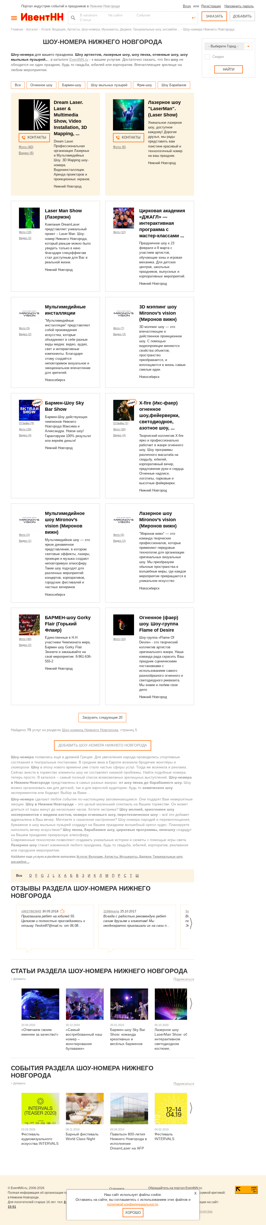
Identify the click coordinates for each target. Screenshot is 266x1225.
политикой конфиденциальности (132, 1204)
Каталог (32, 29)
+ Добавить (18, 978)
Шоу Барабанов (174, 85)
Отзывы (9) (26, 423)
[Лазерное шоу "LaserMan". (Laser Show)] (128, 114)
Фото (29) (25, 429)
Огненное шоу (41, 85)
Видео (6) (26, 153)
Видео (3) (119, 334)
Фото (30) (119, 429)
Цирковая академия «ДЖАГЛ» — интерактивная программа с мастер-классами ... (162, 223)
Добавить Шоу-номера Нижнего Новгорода (102, 745)
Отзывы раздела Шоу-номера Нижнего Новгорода (81, 892)
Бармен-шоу (71, 85)
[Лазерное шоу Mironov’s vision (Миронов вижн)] (123, 520)
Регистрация (211, 6)
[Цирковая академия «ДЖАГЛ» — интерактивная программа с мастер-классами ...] (123, 218)
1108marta (111, 911)
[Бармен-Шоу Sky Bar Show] (29, 410)
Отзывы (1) (120, 423)
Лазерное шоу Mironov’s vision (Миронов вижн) (158, 519)
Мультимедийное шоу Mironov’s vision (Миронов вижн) (65, 523)
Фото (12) (119, 232)
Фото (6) (119, 147)
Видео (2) (25, 238)
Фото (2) (24, 534)
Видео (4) (25, 435)
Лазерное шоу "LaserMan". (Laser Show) (164, 108)
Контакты (37, 137)
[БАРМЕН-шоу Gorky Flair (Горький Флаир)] (29, 624)
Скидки (218, 57)
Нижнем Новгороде (105, 6)
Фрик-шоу (144, 85)
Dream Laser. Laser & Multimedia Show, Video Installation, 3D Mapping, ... (70, 118)
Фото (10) (119, 639)
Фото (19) (25, 232)
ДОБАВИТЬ (242, 16)
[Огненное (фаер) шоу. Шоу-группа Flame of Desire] (123, 624)
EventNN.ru (78, 59)
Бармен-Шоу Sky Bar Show (64, 406)
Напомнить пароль (239, 6)
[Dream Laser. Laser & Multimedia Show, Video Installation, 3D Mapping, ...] (34, 114)
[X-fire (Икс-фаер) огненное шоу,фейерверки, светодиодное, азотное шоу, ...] (123, 410)
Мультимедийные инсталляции (65, 310)
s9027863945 (31, 911)
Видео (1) (25, 540)
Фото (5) (24, 328)
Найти (72, 17)
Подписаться (184, 979)
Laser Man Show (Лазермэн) (63, 214)
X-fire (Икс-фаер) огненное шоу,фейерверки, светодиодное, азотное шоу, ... (159, 415)
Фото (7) (118, 328)
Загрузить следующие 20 (102, 717)
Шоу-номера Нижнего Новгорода (90, 730)
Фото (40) (26, 147)
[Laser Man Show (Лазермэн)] (29, 218)
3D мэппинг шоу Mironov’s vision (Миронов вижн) (158, 313)
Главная (17, 29)
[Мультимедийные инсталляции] (29, 314)
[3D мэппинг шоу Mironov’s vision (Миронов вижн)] (123, 314)
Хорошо (133, 1213)
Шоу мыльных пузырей (109, 85)
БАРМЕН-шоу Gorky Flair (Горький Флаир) (68, 624)
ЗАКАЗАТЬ (214, 16)
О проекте (116, 1189)
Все (18, 85)
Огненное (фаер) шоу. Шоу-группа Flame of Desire (158, 624)
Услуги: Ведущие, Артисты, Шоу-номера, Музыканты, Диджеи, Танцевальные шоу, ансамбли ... (110, 29)
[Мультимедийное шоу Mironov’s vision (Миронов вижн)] (29, 520)
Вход (187, 6)
